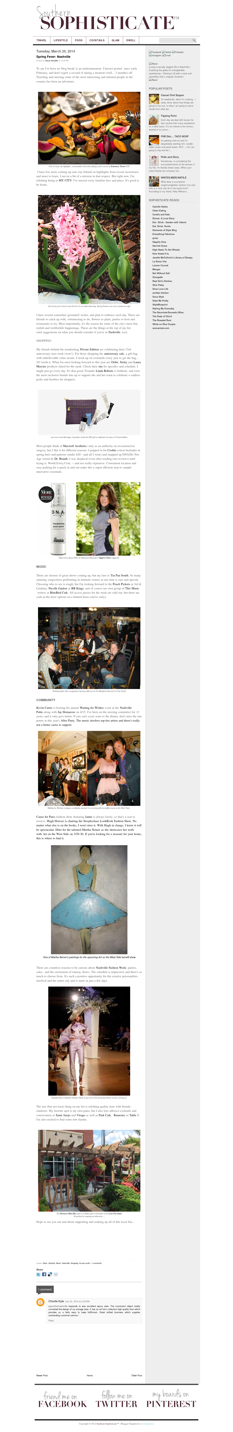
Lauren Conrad (160, 265)
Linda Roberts (104, 371)
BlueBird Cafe (59, 592)
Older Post (137, 1375)
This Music (132, 588)
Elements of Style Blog (164, 230)
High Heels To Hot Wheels (166, 249)
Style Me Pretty (160, 300)
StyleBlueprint (160, 304)
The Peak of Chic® (162, 316)
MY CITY (65, 180)
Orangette (157, 277)
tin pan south (84, 1263)
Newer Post (42, 1375)
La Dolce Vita (159, 261)
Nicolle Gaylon (57, 588)
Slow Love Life (160, 288)
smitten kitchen (160, 292)
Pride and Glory (170, 157)
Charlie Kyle (56, 1301)
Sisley (123, 362)
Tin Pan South (119, 575)
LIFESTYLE (61, 40)
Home (90, 1375)
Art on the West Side (56, 834)
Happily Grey (159, 241)
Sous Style (158, 296)
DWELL (131, 40)
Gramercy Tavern (118, 166)
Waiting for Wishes (92, 708)
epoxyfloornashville (57, 1306)
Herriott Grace (159, 245)
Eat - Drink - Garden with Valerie (169, 222)
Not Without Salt (161, 273)
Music (58, 1263)
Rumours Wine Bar (68, 1213)
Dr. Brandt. (61, 458)
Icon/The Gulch (115, 1213)
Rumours (119, 1115)
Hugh (107, 825)
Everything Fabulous (163, 234)
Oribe (114, 362)
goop (155, 237)
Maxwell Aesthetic (74, 446)
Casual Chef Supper (172, 95)
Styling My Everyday (163, 308)
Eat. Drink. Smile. (161, 226)
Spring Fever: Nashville (53, 56)
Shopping (74, 1263)
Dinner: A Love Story (163, 218)
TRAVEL (42, 40)
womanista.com (160, 328)
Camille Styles (160, 206)
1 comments (96, 1263)
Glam (45, 1263)
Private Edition (90, 349)
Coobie (111, 450)
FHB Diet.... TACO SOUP (174, 136)
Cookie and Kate (161, 214)
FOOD (79, 40)
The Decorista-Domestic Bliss (168, 312)
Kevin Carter (44, 708)
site (100, 366)
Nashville (114, 332)
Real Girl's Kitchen (162, 281)
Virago (81, 1115)
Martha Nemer (91, 829)
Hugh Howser (55, 821)
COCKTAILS (97, 40)
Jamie (88, 817)
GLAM (115, 40)
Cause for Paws (45, 817)
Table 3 (134, 1115)
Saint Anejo (63, 1115)
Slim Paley (158, 285)
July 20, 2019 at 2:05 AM (77, 1301)
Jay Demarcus (66, 712)
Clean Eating (159, 210)
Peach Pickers (121, 584)
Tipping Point (169, 115)
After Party (67, 720)
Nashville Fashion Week (111, 967)
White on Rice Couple (163, 324)
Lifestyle (51, 1263)
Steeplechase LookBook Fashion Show (107, 821)
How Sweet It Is (160, 253)
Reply (51, 1320)
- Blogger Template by (136, 1423)
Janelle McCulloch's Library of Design (172, 257)
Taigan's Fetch (105, 557)
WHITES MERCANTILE (173, 177)
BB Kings (77, 588)
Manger (156, 269)
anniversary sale (114, 353)
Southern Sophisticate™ (108, 1423)
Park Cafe (105, 1115)
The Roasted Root (161, 320)
